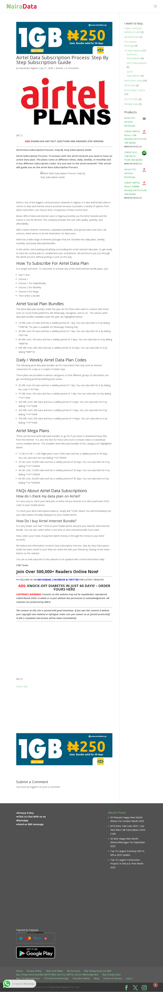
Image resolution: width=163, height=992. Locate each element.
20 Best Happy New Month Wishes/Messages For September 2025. (127, 842)
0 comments (72, 68)
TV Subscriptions (132, 50)
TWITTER (73, 579)
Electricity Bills (131, 36)
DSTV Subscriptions (137, 63)
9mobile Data (131, 104)
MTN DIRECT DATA (134, 90)
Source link (21, 686)
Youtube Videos (81, 978)
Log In (129, 978)
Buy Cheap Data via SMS (97, 970)
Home (19, 970)
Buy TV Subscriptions (28, 978)
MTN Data (129, 85)
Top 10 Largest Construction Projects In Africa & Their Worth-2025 (127, 863)
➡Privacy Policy (25, 812)
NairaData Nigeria (28, 68)
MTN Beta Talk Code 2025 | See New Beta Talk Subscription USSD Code (127, 829)
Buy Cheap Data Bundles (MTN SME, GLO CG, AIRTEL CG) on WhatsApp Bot (57, 974)
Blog (96, 978)
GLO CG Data (131, 99)
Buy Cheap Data (111, 974)
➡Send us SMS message (30, 824)
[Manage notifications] (155, 985)
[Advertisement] (64, 645)
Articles (59, 68)
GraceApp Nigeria (59, 986)
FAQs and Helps (54, 970)
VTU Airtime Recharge (56, 978)
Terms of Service (112, 978)
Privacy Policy (34, 970)
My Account (73, 970)
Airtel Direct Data (133, 80)
